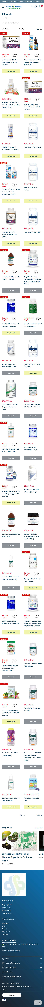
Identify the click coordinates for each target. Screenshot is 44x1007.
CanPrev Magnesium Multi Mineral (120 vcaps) (10, 622)
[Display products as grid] (38, 29)
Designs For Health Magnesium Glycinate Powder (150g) (31, 536)
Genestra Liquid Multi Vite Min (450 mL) (11, 535)
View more (38, 828)
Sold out (11, 290)
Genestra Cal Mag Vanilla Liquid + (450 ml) (11, 278)
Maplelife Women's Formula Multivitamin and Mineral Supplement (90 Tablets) (33, 280)
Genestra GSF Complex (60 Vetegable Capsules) (32, 406)
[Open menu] (3, 7)
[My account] (36, 6)
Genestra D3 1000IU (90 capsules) (32, 709)
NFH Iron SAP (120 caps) (32, 147)
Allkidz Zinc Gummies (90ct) (31, 799)
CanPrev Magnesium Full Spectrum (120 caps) (10, 325)
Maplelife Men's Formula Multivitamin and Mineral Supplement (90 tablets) (32, 623)
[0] (40, 6)
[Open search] (32, 6)
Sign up (12, 995)
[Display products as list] (41, 29)
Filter (6, 29)
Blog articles (6, 932)
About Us (5, 934)
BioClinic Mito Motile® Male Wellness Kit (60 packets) (10, 62)
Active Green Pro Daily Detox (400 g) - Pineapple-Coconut (10, 712)
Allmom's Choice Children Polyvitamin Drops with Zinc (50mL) (33, 62)
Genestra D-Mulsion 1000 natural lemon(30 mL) (10, 578)
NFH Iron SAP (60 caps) (32, 232)
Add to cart (11, 71)
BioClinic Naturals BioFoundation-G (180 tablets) (9, 234)
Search (4, 929)
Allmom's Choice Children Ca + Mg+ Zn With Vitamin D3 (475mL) (11, 192)
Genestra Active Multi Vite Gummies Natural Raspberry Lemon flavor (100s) (33, 756)
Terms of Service (7, 913)
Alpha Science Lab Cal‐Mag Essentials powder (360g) (10, 407)
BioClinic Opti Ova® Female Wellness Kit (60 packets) (32, 107)
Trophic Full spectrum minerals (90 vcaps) (31, 491)
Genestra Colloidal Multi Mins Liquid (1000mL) (10, 450)
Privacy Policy (6, 910)
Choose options (33, 807)
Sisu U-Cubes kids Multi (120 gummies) (10, 754)
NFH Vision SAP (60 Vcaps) (31, 189)
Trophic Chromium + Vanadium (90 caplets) (9, 365)
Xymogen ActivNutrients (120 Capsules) (32, 580)
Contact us (5, 923)
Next (38, 815)
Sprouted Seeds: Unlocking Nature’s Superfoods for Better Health (17, 857)
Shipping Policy (7, 905)
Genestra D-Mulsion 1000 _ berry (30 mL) (10, 799)
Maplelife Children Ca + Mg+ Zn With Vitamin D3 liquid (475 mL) (10, 105)
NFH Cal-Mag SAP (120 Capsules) (32, 365)
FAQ (3, 926)
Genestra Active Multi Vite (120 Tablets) (33, 665)
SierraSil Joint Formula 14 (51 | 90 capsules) (33, 325)
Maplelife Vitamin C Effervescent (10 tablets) (10, 148)
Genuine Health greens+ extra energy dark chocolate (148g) (10, 668)
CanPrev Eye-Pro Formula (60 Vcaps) (30, 448)
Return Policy (6, 907)
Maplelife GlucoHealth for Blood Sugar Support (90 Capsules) (11, 494)
